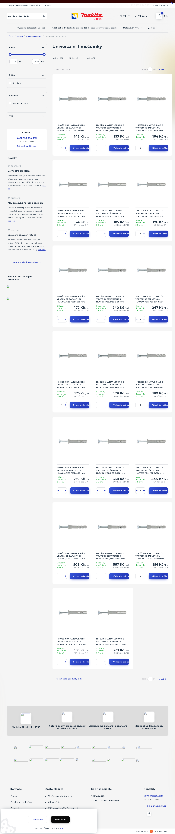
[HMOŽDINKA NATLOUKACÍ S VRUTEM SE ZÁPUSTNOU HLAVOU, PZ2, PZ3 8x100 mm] (112, 441)
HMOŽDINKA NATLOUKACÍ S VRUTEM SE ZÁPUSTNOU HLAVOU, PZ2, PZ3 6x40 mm (71, 299)
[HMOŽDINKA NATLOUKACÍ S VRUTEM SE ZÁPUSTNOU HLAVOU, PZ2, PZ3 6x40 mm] (73, 270)
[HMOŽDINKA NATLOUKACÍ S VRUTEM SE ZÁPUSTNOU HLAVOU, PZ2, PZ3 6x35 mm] (151, 184)
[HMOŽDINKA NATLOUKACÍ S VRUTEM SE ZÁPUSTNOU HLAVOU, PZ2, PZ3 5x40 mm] (73, 184)
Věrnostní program (19, 171)
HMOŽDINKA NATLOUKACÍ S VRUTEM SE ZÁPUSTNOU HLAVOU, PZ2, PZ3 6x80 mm (71, 385)
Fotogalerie (16, 808)
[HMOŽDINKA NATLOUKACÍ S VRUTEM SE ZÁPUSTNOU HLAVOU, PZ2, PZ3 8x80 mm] (73, 441)
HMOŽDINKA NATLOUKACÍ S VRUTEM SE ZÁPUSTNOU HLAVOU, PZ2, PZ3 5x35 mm (149, 128)
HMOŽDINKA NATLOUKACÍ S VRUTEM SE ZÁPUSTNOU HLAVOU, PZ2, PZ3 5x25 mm (71, 128)
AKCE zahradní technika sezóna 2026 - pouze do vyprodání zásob (84, 28)
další (161, 69)
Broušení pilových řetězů (22, 235)
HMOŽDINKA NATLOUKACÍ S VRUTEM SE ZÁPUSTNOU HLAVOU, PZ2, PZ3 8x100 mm (110, 470)
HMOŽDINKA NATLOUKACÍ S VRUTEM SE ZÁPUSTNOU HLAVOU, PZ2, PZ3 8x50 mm (110, 385)
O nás (14, 796)
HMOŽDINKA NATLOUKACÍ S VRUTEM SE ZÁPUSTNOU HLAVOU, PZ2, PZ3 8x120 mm (149, 470)
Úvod (11, 36)
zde (61, 828)
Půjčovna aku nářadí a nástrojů (23, 5)
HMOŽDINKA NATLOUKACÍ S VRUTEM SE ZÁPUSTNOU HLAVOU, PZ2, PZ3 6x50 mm (110, 299)
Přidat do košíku (81, 148)
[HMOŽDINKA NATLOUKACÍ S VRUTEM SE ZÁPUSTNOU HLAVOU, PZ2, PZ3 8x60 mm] (151, 356)
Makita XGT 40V (131, 28)
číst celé (11, 221)
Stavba (19, 36)
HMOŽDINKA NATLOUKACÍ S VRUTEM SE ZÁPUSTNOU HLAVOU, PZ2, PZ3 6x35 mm (149, 213)
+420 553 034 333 (139, 5)
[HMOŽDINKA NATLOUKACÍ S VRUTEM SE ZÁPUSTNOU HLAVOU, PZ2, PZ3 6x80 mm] (73, 356)
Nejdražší (91, 58)
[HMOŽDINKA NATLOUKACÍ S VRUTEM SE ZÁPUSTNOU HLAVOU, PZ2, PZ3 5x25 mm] (73, 99)
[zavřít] (171, 2)
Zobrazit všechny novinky (25, 262)
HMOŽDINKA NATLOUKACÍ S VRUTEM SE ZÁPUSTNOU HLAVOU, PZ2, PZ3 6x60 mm (149, 299)
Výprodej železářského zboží (32, 28)
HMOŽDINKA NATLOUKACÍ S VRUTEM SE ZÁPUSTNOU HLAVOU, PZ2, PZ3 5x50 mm (110, 213)
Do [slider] (44, 54)
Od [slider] (10, 54)
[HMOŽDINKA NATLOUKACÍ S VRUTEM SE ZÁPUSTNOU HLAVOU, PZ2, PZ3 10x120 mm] (112, 612)
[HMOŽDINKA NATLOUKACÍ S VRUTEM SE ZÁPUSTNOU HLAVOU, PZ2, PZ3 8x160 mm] (112, 527)
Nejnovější (57, 58)
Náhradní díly (53, 802)
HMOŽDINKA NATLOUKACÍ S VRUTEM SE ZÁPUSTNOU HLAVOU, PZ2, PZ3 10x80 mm (149, 556)
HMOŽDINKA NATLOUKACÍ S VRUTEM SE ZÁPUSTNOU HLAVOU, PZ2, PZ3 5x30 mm (110, 128)
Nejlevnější (74, 58)
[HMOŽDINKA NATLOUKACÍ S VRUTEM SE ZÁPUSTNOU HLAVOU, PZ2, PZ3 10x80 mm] (151, 527)
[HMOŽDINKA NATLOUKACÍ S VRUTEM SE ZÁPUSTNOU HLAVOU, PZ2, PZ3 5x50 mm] (112, 184)
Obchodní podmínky (21, 802)
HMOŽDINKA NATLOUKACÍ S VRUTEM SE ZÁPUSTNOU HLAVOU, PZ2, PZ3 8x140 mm (71, 556)
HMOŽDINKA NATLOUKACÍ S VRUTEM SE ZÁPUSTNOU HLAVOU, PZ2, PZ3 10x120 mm (111, 641)
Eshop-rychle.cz (161, 831)
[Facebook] (149, 814)
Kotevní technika (33, 36)
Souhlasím (60, 819)
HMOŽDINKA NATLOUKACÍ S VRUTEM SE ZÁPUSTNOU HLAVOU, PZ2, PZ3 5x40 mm (71, 213)
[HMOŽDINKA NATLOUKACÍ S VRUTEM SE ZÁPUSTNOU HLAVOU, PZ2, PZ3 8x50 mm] (112, 356)
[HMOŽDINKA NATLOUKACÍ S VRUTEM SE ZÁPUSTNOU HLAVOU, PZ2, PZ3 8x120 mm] (151, 441)
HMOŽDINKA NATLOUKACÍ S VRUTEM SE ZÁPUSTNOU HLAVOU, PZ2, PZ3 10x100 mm (71, 641)
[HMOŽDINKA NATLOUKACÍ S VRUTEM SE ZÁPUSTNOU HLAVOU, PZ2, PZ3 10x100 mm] (73, 612)
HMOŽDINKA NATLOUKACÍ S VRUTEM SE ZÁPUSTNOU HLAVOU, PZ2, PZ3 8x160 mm (110, 556)
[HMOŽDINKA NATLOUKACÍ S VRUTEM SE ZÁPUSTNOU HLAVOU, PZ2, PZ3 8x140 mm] (73, 527)
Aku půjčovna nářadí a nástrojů (25, 203)
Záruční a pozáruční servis (60, 796)
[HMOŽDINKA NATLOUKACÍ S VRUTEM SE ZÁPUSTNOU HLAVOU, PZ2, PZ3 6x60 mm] (151, 270)
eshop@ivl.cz (29, 146)
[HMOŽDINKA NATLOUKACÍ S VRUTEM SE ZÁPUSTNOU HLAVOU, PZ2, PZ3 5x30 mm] (112, 99)
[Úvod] (87, 16)
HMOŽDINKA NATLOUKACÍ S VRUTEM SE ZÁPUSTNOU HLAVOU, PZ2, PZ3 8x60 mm (149, 385)
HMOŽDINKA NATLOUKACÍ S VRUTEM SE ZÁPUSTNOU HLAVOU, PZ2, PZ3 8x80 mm (71, 470)
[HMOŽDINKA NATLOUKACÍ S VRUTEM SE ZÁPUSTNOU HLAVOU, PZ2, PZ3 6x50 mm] (112, 270)
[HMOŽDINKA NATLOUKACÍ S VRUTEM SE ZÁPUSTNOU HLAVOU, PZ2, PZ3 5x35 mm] (151, 99)
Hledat (44, 16)
